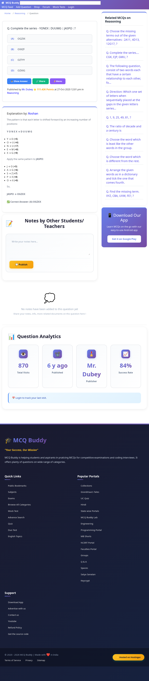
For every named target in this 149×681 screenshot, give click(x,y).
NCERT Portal (87, 542)
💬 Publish (21, 264)
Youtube (12, 621)
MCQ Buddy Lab (89, 517)
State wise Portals (90, 510)
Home (7, 13)
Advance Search (16, 517)
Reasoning (20, 13)
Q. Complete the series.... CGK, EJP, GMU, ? (122, 55)
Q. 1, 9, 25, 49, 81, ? (118, 117)
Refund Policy (15, 627)
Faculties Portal (88, 549)
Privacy (28, 660)
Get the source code (18, 633)
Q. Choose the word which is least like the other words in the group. (123, 144)
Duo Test (12, 530)
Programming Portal (91, 530)
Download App (15, 602)
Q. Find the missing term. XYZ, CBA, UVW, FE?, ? (122, 194)
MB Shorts (86, 536)
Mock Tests (59, 7)
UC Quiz (85, 498)
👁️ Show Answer (19, 81)
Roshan (33, 113)
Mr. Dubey (27, 89)
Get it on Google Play (124, 239)
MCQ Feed (7, 7)
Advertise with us (17, 608)
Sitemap (41, 660)
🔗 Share (40, 81)
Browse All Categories (19, 504)
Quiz (10, 523)
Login (71, 7)
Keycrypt (85, 580)
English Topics (15, 536)
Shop (37, 7)
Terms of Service (13, 660)
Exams (11, 498)
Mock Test (13, 510)
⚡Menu (57, 81)
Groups (84, 555)
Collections (86, 485)
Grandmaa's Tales (90, 491)
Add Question (23, 7)
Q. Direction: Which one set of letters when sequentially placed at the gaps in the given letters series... (124, 100)
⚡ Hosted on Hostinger (128, 657)
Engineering (87, 523)
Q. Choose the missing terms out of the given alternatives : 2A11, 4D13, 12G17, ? (123, 37)
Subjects (12, 491)
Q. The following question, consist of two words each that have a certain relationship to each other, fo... (123, 74)
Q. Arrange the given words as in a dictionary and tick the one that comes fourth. (122, 176)
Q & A (84, 561)
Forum (46, 7)
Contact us (13, 614)
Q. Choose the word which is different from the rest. (123, 159)
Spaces (84, 567)
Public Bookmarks (17, 485)
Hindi (83, 504)
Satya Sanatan (88, 574)
